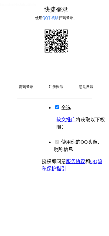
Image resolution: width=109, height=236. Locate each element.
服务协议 (75, 161)
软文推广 (66, 119)
